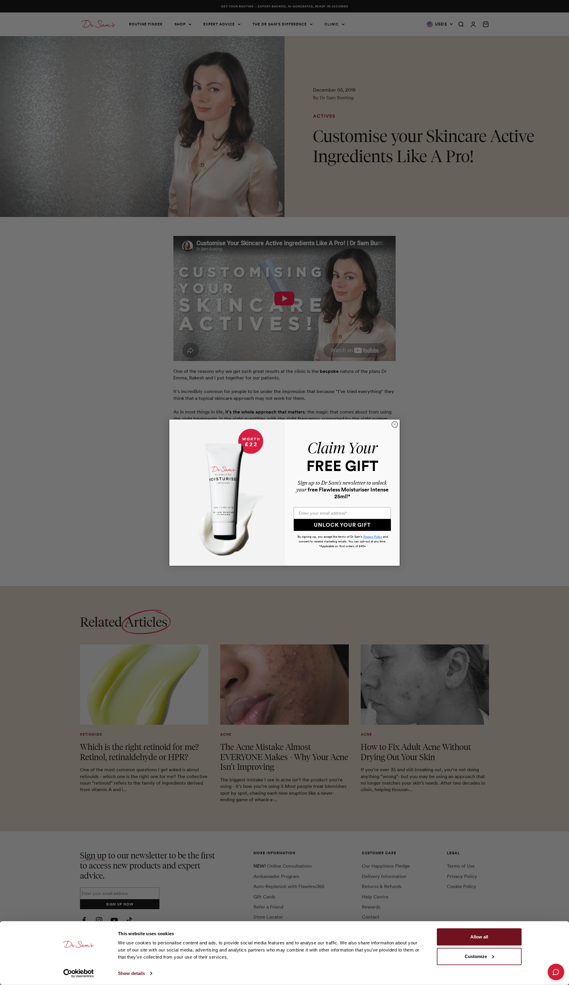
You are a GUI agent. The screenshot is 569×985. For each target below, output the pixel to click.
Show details (131, 973)
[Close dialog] (395, 424)
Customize (476, 956)
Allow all (479, 936)
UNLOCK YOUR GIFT (342, 525)
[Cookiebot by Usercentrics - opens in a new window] (79, 973)
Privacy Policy (372, 536)
